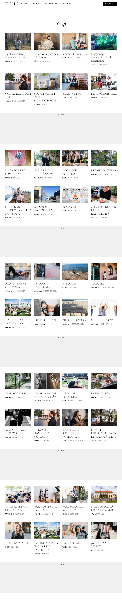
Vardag (65, 58)
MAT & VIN (67, 4)
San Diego (95, 174)
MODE (24, 4)
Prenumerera (110, 4)
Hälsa (7, 61)
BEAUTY (35, 4)
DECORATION (50, 4)
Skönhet (37, 104)
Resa (93, 550)
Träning (94, 98)
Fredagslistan (40, 324)
